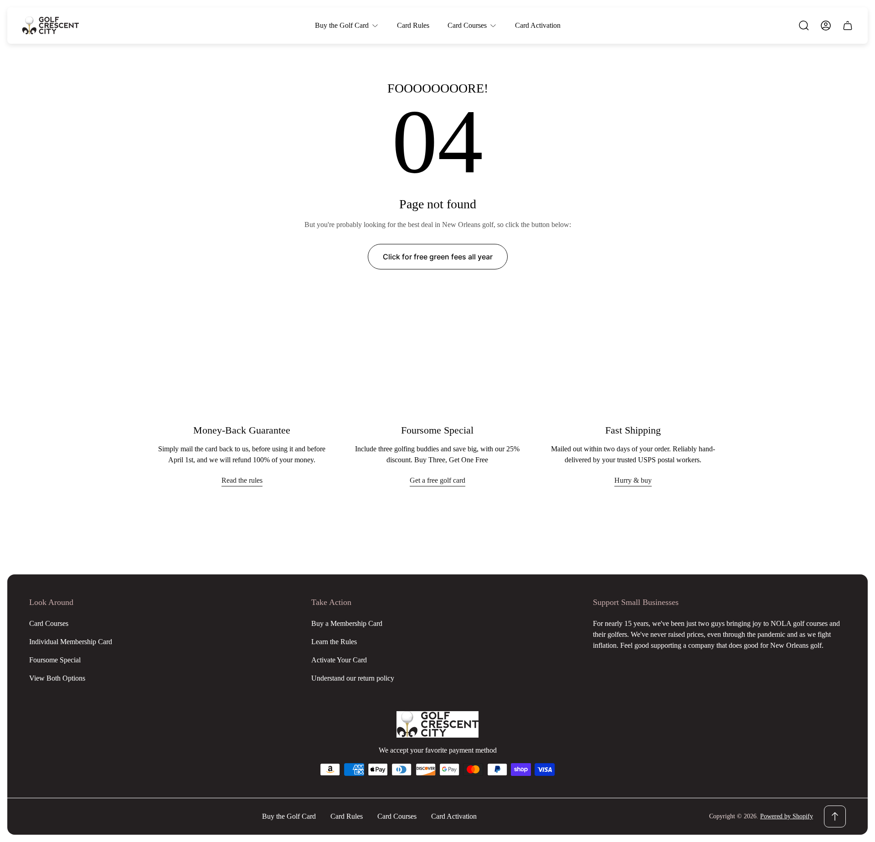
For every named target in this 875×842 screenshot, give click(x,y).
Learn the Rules (334, 642)
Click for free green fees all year (438, 256)
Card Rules (346, 816)
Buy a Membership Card (346, 623)
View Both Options (57, 678)
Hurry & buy (633, 480)
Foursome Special (55, 660)
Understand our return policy (352, 678)
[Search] (804, 25)
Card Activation (454, 816)
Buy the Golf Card (289, 816)
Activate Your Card (339, 660)
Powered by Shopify (786, 816)
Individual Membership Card (70, 642)
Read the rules (241, 480)
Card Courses (48, 623)
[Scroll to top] (835, 816)
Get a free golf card (437, 480)
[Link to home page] (437, 724)
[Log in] (826, 25)
